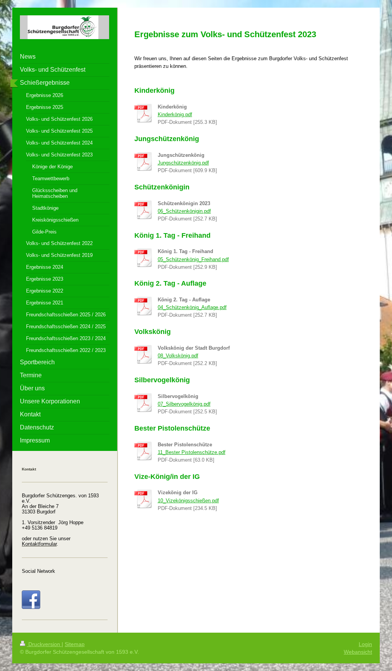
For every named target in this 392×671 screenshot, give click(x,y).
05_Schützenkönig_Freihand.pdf (193, 259)
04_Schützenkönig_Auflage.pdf (192, 307)
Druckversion (44, 644)
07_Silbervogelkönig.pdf (184, 404)
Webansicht (358, 652)
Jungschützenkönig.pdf (183, 163)
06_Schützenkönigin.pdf (184, 211)
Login (365, 644)
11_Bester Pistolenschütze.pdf (191, 452)
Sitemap (75, 644)
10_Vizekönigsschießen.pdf (188, 500)
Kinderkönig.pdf (175, 114)
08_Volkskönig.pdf (178, 356)
